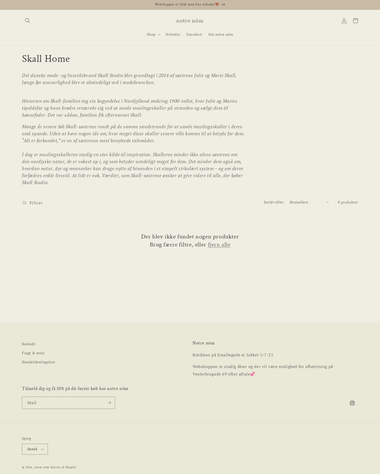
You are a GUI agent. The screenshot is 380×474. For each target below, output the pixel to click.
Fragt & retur (33, 352)
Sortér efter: (274, 202)
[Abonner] (109, 403)
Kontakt (28, 343)
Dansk (32, 449)
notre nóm (42, 467)
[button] (27, 20)
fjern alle (219, 244)
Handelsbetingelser (38, 361)
